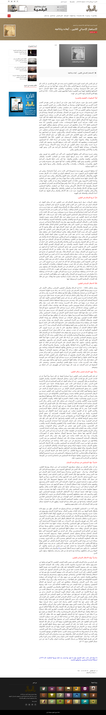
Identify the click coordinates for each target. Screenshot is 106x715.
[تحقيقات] (77, 702)
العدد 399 (84, 25)
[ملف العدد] (85, 689)
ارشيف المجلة (90, 25)
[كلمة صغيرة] (52, 689)
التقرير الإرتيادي (59, 16)
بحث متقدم (46, 16)
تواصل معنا (72, 2)
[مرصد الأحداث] (85, 695)
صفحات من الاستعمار (77, 25)
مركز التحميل (52, 16)
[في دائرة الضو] (77, 695)
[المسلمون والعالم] (93, 688)
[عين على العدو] (85, 702)
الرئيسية (95, 25)
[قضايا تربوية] (77, 689)
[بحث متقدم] (9, 15)
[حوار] (60, 702)
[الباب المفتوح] (60, 695)
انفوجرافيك (66, 16)
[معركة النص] (52, 702)
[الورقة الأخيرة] (93, 695)
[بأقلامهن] (43, 702)
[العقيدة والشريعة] (60, 689)
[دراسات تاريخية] (43, 695)
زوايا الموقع (73, 16)
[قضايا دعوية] (68, 689)
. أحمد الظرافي (93, 32)
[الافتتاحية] (43, 689)
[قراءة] (52, 695)
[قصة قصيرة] (68, 702)
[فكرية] (93, 702)
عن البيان (88, 16)
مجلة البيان (94, 16)
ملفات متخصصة (80, 16)
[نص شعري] (68, 695)
